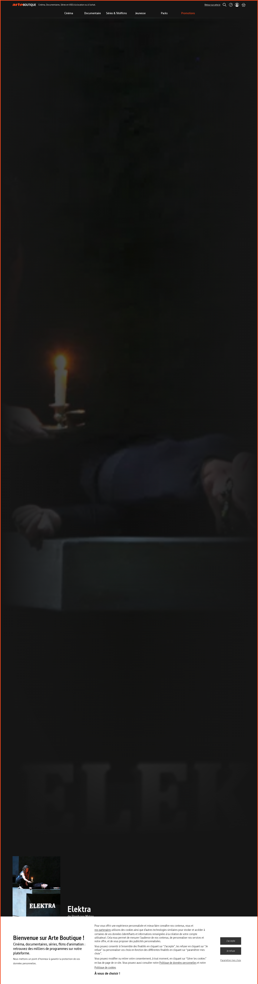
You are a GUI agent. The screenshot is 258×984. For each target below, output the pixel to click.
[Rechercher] (224, 4)
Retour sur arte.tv (212, 4)
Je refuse (230, 950)
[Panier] (243, 4)
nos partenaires (103, 930)
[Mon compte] (237, 4)
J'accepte (230, 940)
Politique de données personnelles (177, 963)
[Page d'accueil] (24, 4)
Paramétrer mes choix (230, 960)
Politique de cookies (105, 967)
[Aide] (231, 4)
